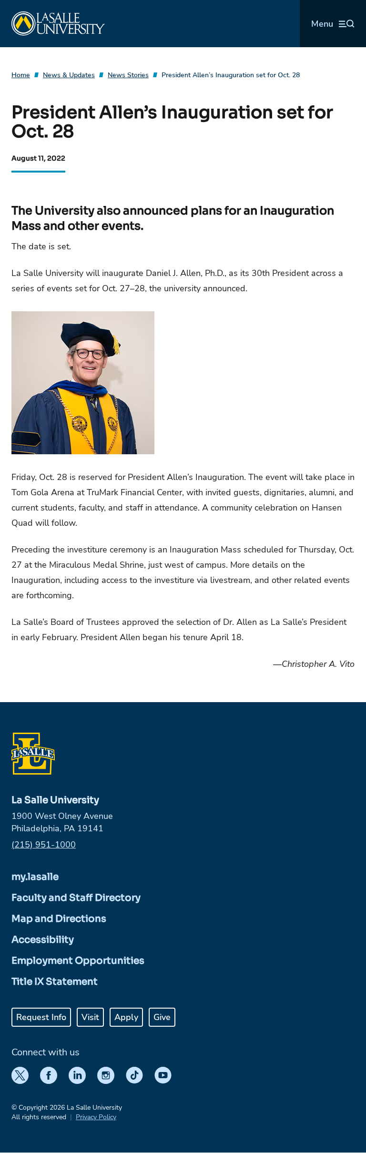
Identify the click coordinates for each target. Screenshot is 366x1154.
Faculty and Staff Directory (76, 898)
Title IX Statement (54, 982)
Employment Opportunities (77, 961)
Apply (126, 1017)
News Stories (128, 75)
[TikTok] (134, 1075)
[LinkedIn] (77, 1075)
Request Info (41, 1017)
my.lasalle (35, 877)
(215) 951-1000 (43, 844)
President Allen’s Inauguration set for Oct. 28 (231, 75)
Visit (90, 1017)
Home (20, 75)
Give (162, 1017)
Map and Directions (58, 919)
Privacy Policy (96, 1117)
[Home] (58, 23)
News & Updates (69, 75)
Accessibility (42, 940)
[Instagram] (105, 1075)
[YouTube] (163, 1075)
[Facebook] (48, 1075)
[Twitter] (20, 1075)
